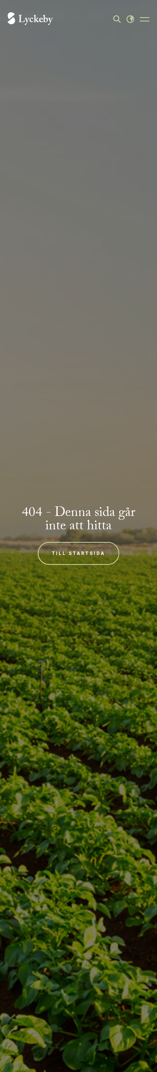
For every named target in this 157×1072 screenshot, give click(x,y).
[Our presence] (130, 19)
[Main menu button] (144, 19)
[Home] (30, 19)
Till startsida (78, 553)
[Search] (117, 19)
